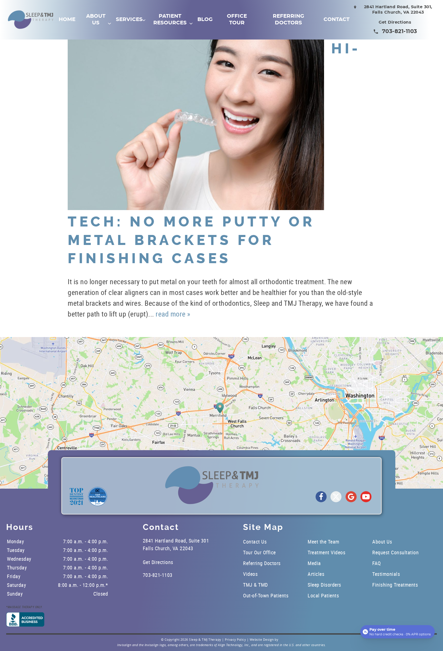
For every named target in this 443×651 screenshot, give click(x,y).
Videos (250, 573)
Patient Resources (170, 19)
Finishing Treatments (395, 584)
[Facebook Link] (321, 496)
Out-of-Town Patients (265, 595)
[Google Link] (351, 496)
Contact (336, 19)
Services (129, 19)
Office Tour (237, 19)
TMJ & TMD (255, 584)
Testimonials (386, 573)
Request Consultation (395, 552)
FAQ (376, 563)
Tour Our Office (259, 552)
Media (314, 563)
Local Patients (323, 595)
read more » (173, 314)
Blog (205, 19)
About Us (95, 19)
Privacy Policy (235, 639)
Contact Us (255, 541)
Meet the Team (323, 541)
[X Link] (335, 496)
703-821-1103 (399, 31)
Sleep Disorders (324, 584)
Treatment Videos (326, 552)
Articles (316, 573)
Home (67, 19)
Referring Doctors (288, 19)
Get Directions (395, 22)
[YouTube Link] (365, 496)
